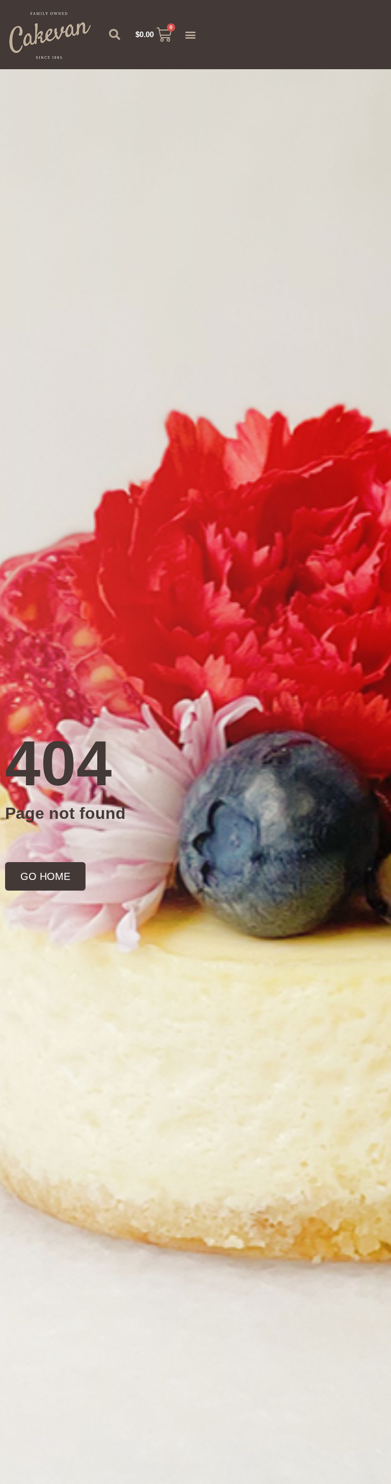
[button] (114, 34)
